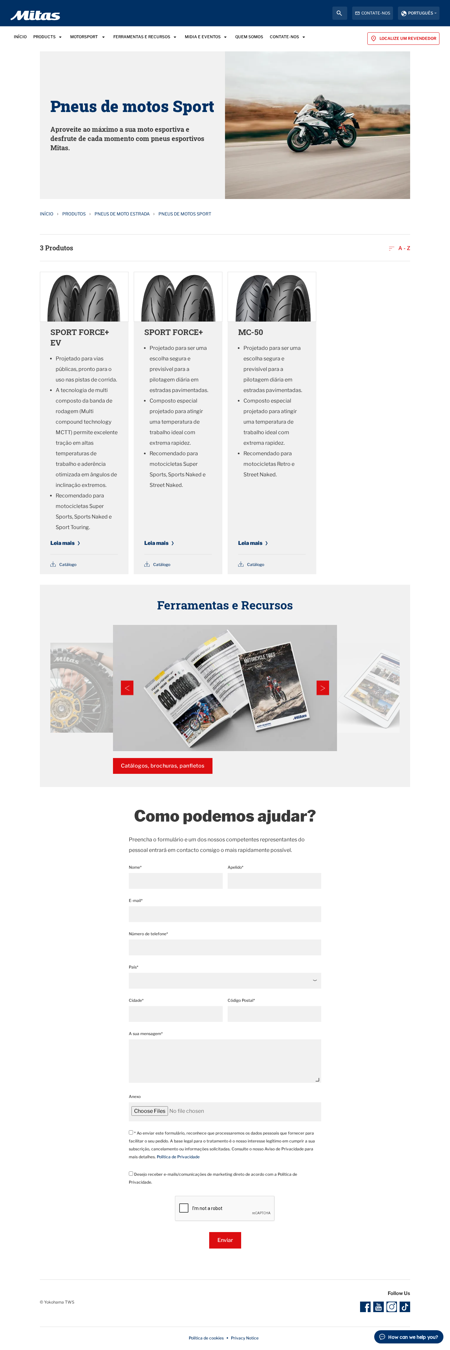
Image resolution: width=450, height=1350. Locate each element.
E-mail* (136, 900)
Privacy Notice (245, 1338)
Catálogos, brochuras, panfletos (163, 766)
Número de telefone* (148, 933)
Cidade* (136, 1000)
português (420, 13)
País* (133, 967)
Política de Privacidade (178, 1156)
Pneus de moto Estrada (122, 213)
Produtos (74, 213)
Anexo (135, 1096)
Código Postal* (241, 1000)
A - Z (403, 248)
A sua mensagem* (146, 1033)
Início (46, 213)
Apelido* (235, 867)
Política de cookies (206, 1338)
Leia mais (62, 543)
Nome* (135, 867)
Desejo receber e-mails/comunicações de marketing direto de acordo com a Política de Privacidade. (213, 1178)
